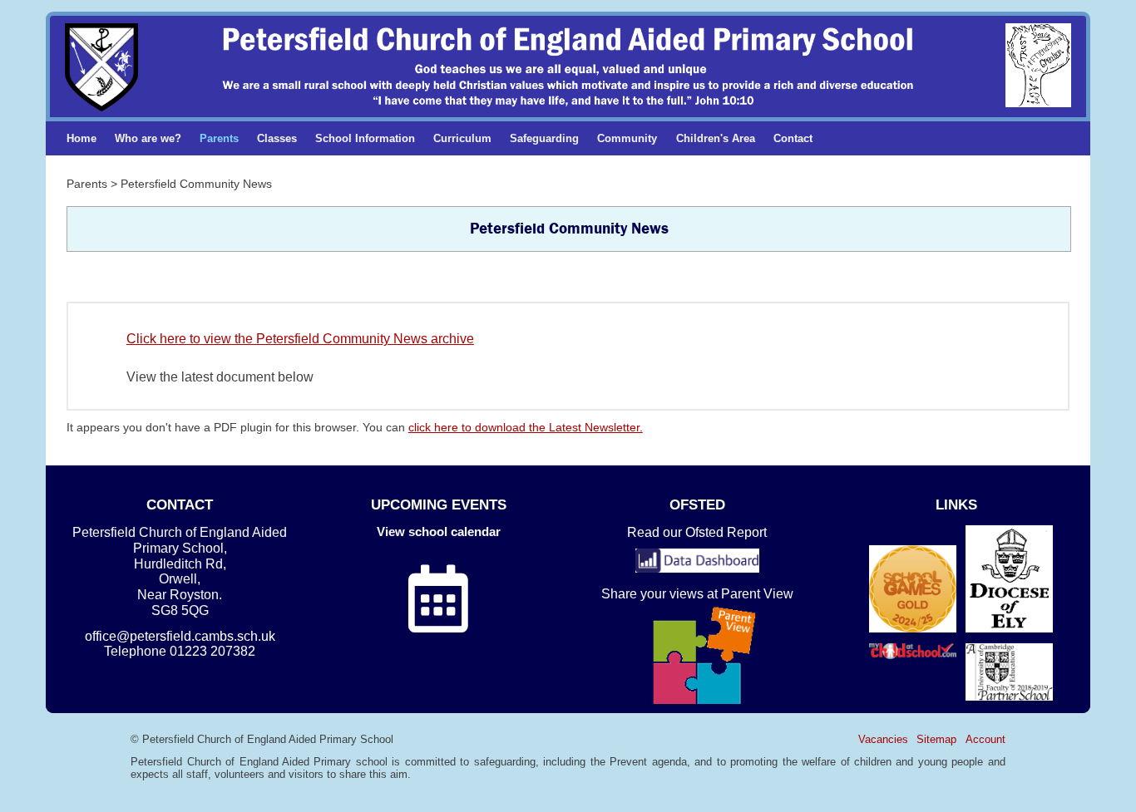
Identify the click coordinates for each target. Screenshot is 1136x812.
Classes (277, 138)
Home (81, 138)
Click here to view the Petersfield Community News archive (300, 339)
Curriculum (462, 138)
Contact (792, 138)
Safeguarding (544, 138)
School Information (365, 138)
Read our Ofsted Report (697, 532)
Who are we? (148, 138)
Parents (219, 138)
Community (627, 138)
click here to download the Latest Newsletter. (525, 427)
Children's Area (715, 138)
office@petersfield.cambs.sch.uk (180, 636)
